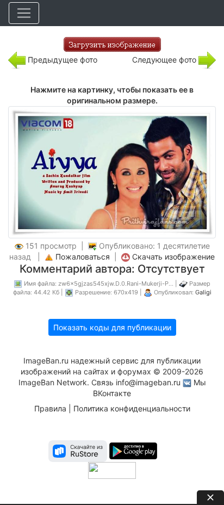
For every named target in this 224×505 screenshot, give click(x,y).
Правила (50, 408)
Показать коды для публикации (112, 327)
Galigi (203, 292)
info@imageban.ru (148, 382)
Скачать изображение (173, 256)
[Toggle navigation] (24, 13)
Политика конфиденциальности (131, 408)
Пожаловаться (82, 256)
